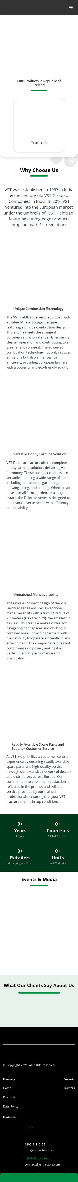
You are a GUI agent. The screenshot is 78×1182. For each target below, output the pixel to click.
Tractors (69, 1088)
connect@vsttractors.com (42, 1164)
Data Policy (10, 1106)
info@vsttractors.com (39, 1150)
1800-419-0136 (35, 1144)
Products (9, 1097)
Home (7, 1088)
